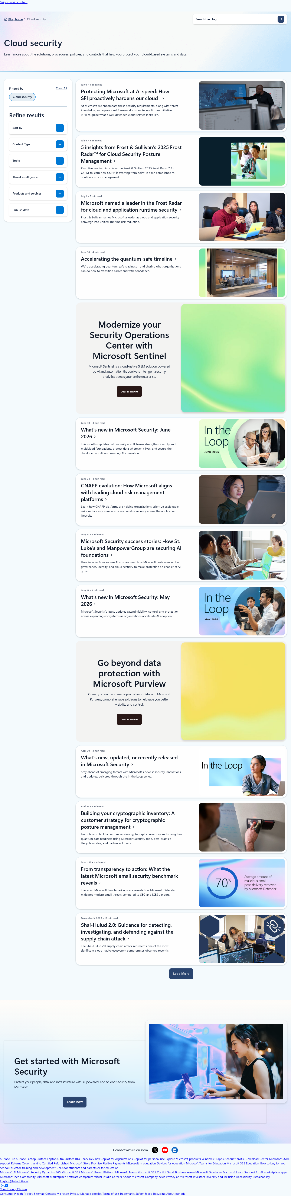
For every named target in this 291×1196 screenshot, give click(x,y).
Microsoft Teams (126, 1172)
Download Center (256, 1159)
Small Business (176, 1172)
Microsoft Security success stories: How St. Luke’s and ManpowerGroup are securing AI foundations (131, 548)
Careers (117, 1177)
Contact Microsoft (57, 1193)
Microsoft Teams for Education (206, 1163)
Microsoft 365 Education (243, 1163)
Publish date (21, 210)
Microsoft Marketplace (51, 1177)
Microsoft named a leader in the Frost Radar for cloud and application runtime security (131, 206)
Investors (199, 1177)
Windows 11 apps (213, 1159)
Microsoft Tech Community (18, 1177)
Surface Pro (7, 1159)
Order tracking (31, 1163)
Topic (16, 160)
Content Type (21, 144)
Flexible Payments (113, 1163)
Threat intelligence (25, 177)
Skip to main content (13, 2)
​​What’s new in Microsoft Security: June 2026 (126, 433)
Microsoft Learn (233, 1172)
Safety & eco (143, 1193)
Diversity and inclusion (220, 1177)
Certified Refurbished (55, 1163)
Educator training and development (32, 1168)
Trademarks (127, 1193)
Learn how (75, 1102)
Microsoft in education (141, 1163)
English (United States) (14, 1181)
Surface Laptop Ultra (50, 1159)
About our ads (175, 1193)
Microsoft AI (8, 1172)
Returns (16, 1163)
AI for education (107, 1168)
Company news (155, 1177)
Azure (190, 1172)
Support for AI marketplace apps (265, 1172)
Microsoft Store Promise (86, 1163)
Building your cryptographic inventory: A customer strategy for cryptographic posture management (128, 820)
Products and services (27, 193)
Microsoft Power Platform (97, 1172)
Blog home (15, 19)
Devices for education (171, 1163)
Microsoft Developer (208, 1172)
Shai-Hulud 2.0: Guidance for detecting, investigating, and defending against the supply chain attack (127, 932)
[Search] (281, 19)
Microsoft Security (29, 1172)
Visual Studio (102, 1177)
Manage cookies (91, 1193)
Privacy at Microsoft (179, 1177)
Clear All (61, 88)
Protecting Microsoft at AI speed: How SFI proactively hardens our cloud (125, 95)
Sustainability (261, 1177)
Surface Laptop (26, 1159)
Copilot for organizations (117, 1159)
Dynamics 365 (51, 1172)
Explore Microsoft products (183, 1159)
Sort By (17, 127)
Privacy (75, 1193)
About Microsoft (133, 1177)
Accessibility (244, 1177)
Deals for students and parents (76, 1168)
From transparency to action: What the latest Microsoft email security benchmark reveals (129, 876)
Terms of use (110, 1193)
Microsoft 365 (71, 1172)
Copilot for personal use (149, 1159)
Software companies (80, 1177)
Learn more (129, 391)
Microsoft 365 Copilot (152, 1172)
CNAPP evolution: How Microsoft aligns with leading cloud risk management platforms (126, 492)
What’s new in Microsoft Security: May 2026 (125, 600)
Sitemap (39, 1193)
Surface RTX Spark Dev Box (82, 1159)
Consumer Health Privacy (16, 1193)
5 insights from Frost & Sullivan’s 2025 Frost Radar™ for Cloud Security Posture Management (131, 154)
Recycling (159, 1193)
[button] (181, 973)
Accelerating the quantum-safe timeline (127, 259)
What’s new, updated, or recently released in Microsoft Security (129, 761)
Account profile (235, 1159)
